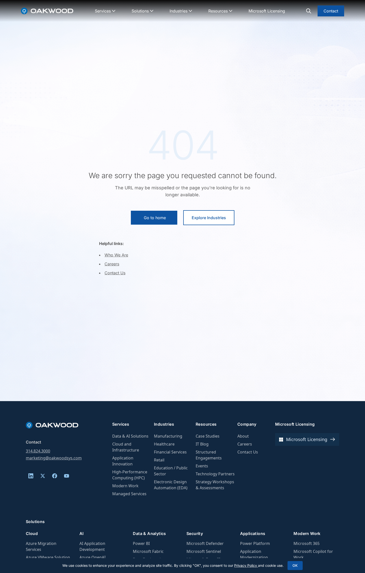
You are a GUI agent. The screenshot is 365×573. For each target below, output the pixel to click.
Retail (159, 460)
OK (295, 565)
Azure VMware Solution (48, 557)
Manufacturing (168, 436)
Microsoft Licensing (267, 10)
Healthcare (164, 444)
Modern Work (125, 486)
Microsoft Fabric (148, 551)
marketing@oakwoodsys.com (54, 458)
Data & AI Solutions (130, 436)
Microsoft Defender (205, 543)
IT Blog (202, 444)
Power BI (141, 543)
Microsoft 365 (306, 543)
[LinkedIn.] (31, 476)
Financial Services (170, 452)
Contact (331, 10)
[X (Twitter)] (43, 476)
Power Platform (255, 543)
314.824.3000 (38, 451)
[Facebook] (55, 476)
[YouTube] (67, 476)
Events (202, 466)
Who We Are (116, 254)
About (243, 436)
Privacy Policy (246, 565)
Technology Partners (215, 474)
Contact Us (115, 272)
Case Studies (207, 436)
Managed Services (129, 493)
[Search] (309, 11)
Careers (112, 263)
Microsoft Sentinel (203, 551)
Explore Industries (209, 217)
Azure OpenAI (92, 557)
